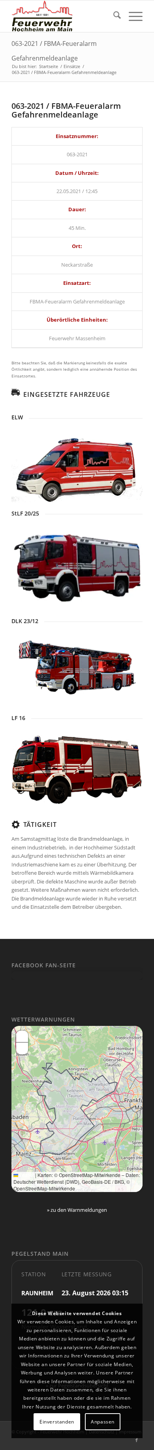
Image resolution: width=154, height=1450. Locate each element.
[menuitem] (113, 16)
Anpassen (103, 1421)
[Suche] (113, 16)
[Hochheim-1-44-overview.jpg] (77, 769)
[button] (22, 1036)
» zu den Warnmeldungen (77, 1209)
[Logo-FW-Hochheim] (63, 16)
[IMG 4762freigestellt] (77, 464)
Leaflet (26, 1174)
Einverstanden (56, 1421)
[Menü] (132, 16)
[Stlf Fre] (77, 565)
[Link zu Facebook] (137, 1440)
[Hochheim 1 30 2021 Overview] (77, 668)
